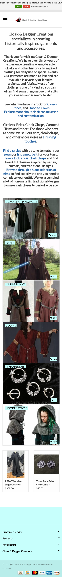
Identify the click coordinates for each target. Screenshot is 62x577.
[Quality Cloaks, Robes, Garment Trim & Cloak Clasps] (36, 19)
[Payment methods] (19, 572)
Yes (18, 7)
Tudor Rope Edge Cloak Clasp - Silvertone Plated (45, 483)
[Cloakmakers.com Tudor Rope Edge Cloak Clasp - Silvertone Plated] (47, 464)
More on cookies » (39, 7)
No (26, 7)
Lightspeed (7, 568)
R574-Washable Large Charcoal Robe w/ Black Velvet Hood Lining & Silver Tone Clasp (15, 483)
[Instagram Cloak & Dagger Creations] (37, 517)
